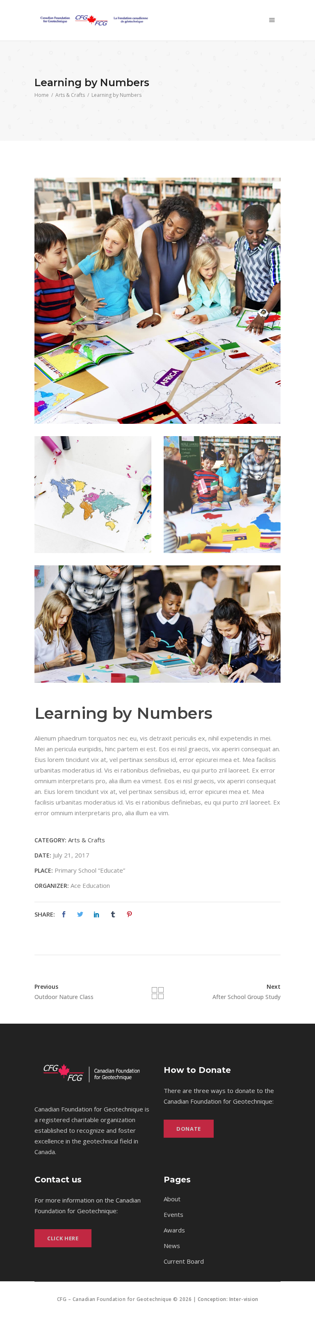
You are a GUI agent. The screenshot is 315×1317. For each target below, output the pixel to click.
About (172, 1199)
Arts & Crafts (70, 95)
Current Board (184, 1261)
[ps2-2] (92, 494)
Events (173, 1214)
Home (41, 95)
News (172, 1246)
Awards (174, 1230)
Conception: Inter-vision (228, 1299)
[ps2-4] (157, 624)
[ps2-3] (222, 494)
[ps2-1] (157, 301)
